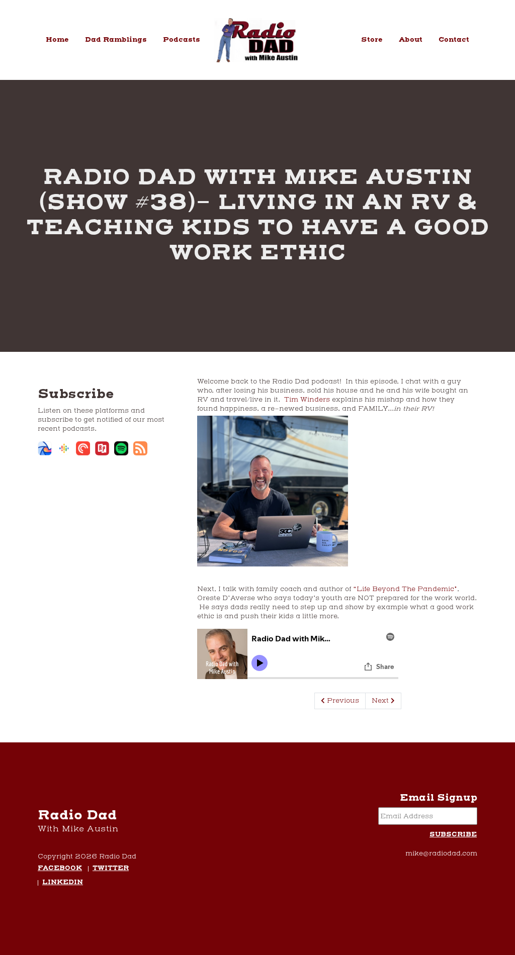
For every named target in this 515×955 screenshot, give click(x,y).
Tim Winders (307, 400)
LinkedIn (62, 883)
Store (372, 39)
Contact (454, 39)
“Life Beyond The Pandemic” (405, 589)
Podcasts (181, 39)
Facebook (60, 869)
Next (381, 701)
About (410, 39)
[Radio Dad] (258, 40)
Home (57, 39)
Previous (342, 701)
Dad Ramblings (116, 39)
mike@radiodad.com (441, 853)
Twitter (111, 869)
